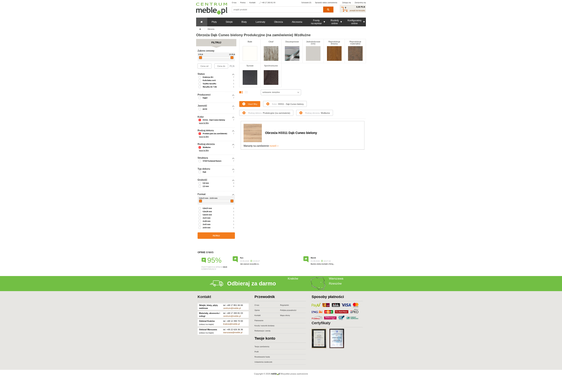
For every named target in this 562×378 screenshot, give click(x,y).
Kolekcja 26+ (208, 77)
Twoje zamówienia (262, 347)
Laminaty (260, 22)
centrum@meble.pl (232, 308)
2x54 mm (206, 228)
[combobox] (281, 92)
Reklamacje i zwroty (262, 331)
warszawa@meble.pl (232, 332)
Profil (257, 352)
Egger (205, 98)
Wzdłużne (207, 147)
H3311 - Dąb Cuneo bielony (214, 120)
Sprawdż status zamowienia (326, 3)
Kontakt (252, 3)
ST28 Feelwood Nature (212, 161)
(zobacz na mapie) (206, 324)
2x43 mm (206, 224)
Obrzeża (278, 22)
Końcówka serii (209, 80)
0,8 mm (206, 183)
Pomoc (243, 3)
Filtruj (216, 236)
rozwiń (273, 146)
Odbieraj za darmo (251, 283)
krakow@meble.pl (231, 324)
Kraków (293, 278)
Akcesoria (297, 22)
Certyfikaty (321, 323)
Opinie (257, 310)
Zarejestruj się (360, 3)
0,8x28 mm (207, 212)
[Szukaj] (328, 9)
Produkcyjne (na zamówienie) (215, 134)
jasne (205, 109)
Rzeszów (335, 283)
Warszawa (336, 278)
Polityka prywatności (288, 310)
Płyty (214, 22)
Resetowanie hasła (262, 357)
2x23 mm (206, 218)
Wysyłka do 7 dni (210, 87)
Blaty (244, 22)
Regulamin (284, 305)
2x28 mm (206, 221)
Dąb (204, 172)
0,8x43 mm (207, 215)
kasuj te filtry (204, 123)
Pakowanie (259, 321)
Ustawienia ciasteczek (263, 362)
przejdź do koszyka (357, 11)
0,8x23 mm (207, 208)
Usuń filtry (252, 104)
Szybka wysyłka (209, 84)
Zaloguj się (346, 3)
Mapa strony (285, 315)
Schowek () (306, 3)
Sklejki (229, 22)
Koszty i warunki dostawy (264, 326)
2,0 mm (206, 186)
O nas (234, 3)
